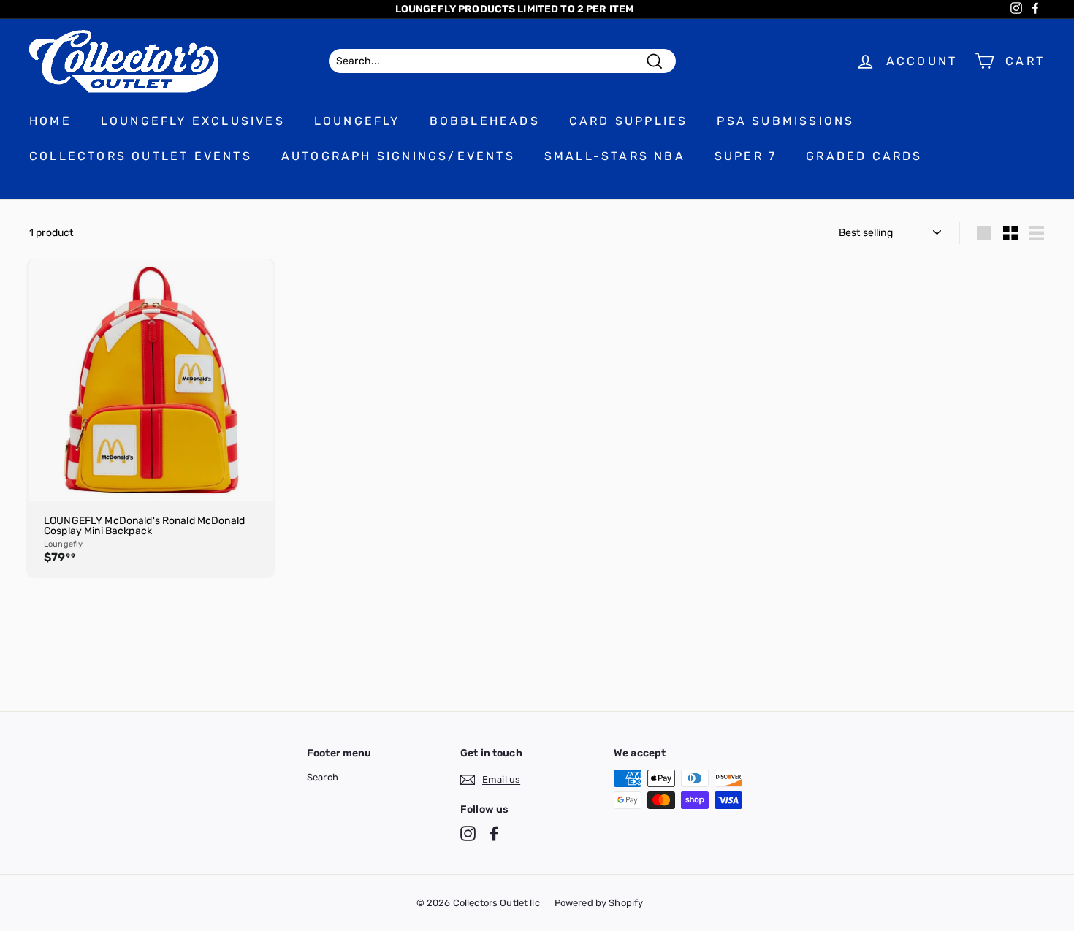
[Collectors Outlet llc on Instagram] (468, 833)
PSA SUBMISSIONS (785, 121)
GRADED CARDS (864, 156)
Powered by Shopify (599, 902)
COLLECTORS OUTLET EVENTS (140, 156)
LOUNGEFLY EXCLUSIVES (193, 121)
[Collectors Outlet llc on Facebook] (494, 833)
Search (322, 777)
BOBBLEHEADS (485, 121)
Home (50, 121)
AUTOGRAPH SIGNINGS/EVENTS (398, 156)
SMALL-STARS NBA (614, 156)
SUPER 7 (746, 156)
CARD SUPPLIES (628, 121)
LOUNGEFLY (357, 121)
